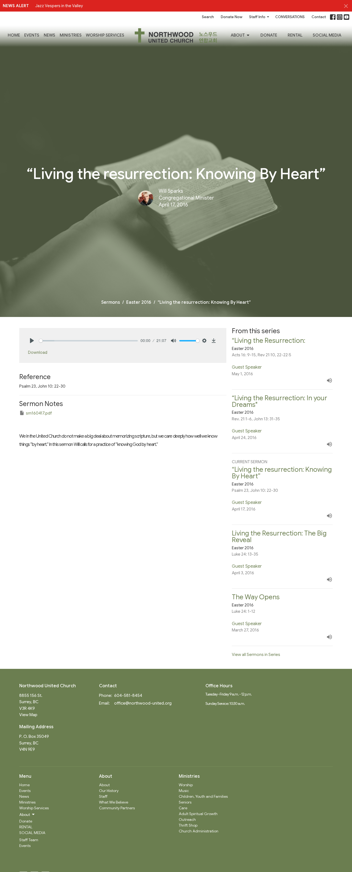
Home (14, 35)
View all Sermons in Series (256, 654)
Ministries (71, 35)
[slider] (88, 340)
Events (31, 35)
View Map (28, 714)
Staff (103, 796)
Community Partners (117, 807)
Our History (109, 790)
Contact (319, 17)
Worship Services (105, 35)
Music (184, 790)
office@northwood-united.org (143, 703)
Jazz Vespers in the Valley (59, 5)
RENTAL (295, 35)
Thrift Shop (188, 825)
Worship (186, 784)
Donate (268, 35)
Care (183, 807)
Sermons (110, 302)
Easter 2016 (138, 302)
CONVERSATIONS (290, 17)
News (49, 35)
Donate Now (231, 17)
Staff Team (28, 839)
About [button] (24, 814)
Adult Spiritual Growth (198, 813)
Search (208, 17)
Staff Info (257, 17)
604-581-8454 (128, 695)
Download (37, 352)
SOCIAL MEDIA (327, 35)
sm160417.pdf (39, 413)
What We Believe (113, 802)
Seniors (185, 802)
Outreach (187, 819)
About (238, 35)
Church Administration (198, 831)
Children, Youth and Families (203, 796)
